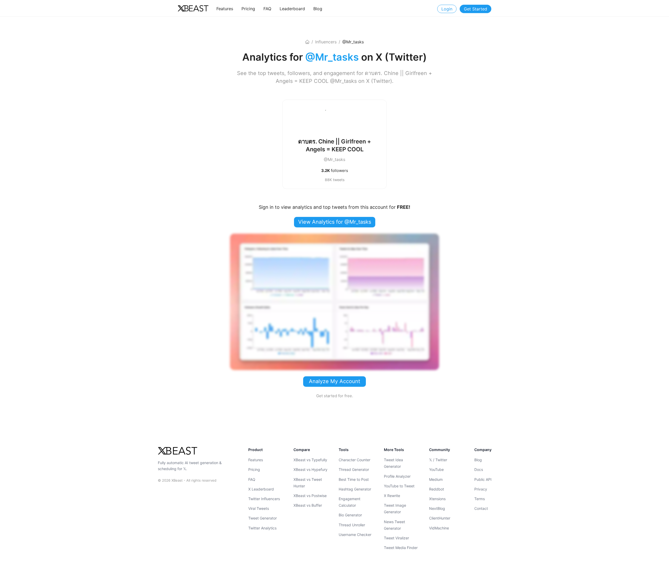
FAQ (251, 479)
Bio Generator (350, 515)
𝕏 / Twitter (438, 460)
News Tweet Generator (394, 524)
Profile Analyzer (397, 476)
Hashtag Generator (355, 489)
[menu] (299, 8)
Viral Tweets (258, 508)
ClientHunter (439, 518)
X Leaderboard (261, 489)
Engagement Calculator (349, 502)
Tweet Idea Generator (393, 463)
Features (255, 460)
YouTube (436, 469)
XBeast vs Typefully (310, 460)
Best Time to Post (354, 479)
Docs (478, 469)
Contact (481, 508)
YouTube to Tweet (399, 486)
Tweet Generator (262, 518)
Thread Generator (354, 469)
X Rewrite (392, 495)
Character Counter (354, 460)
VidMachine (439, 528)
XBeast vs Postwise (310, 495)
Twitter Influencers (264, 499)
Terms (479, 499)
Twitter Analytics (262, 528)
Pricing (254, 469)
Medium (436, 479)
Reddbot (436, 489)
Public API (483, 479)
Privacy (480, 489)
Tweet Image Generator (395, 508)
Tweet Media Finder (401, 547)
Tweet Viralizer (396, 538)
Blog (478, 460)
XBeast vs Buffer (307, 505)
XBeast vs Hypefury (310, 469)
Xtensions (437, 499)
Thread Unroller (352, 524)
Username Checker (355, 534)
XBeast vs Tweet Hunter (307, 482)
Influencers (326, 41)
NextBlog (437, 508)
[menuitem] (224, 8)
